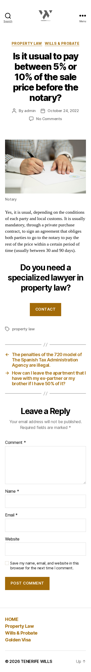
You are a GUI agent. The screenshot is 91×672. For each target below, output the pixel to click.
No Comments (49, 118)
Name (12, 491)
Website (12, 539)
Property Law (27, 43)
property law (23, 329)
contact (45, 309)
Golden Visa (18, 639)
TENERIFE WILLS (36, 661)
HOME (11, 619)
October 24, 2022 (63, 110)
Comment (15, 442)
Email (11, 515)
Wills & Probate (62, 43)
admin (30, 110)
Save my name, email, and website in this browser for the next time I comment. (44, 565)
